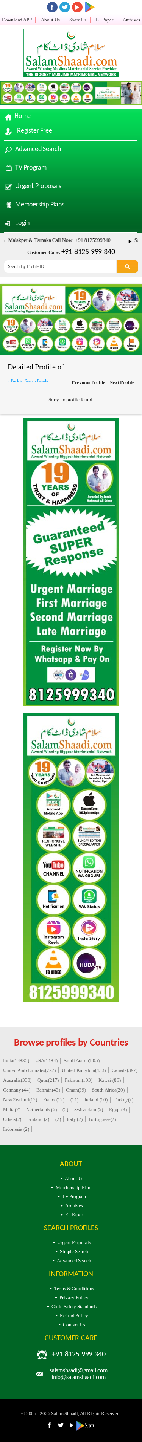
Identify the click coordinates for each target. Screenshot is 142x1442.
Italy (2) (74, 1119)
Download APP (17, 20)
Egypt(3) (117, 1109)
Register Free (34, 131)
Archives (131, 20)
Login (22, 223)
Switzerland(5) (88, 1109)
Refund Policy (74, 1315)
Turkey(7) (123, 1100)
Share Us (77, 20)
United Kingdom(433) (84, 1070)
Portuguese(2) (102, 1119)
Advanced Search (38, 149)
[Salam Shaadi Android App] (86, 1429)
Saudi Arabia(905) (82, 1060)
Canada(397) (124, 1070)
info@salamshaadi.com (78, 1377)
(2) (58, 1119)
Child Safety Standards (74, 1306)
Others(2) (12, 1119)
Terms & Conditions (74, 1288)
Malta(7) (11, 1109)
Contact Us (74, 1324)
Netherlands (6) (41, 1109)
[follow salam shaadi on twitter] (64, 7)
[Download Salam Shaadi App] (89, 7)
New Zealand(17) (20, 1100)
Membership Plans (39, 204)
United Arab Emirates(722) (29, 1070)
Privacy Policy (73, 1297)
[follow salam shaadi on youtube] (77, 7)
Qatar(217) (48, 1080)
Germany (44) (16, 1090)
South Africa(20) (108, 1090)
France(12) (53, 1100)
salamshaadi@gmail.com (79, 1370)
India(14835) (16, 1060)
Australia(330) (17, 1080)
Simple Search (74, 1251)
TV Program (31, 167)
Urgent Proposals (38, 186)
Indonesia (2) (16, 1129)
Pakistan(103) (78, 1080)
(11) (74, 1100)
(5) (65, 1109)
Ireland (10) (96, 1100)
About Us (50, 20)
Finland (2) (38, 1119)
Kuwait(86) (109, 1080)
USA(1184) (46, 1060)
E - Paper (104, 20)
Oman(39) (76, 1090)
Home (22, 116)
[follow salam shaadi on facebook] (52, 7)
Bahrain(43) (48, 1090)
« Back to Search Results (28, 381)
